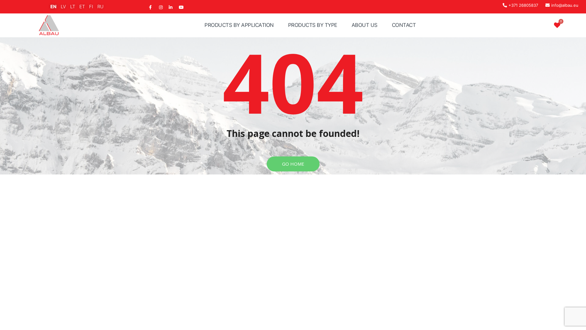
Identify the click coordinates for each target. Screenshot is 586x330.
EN (53, 6)
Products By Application (239, 25)
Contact (404, 25)
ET (82, 6)
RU (100, 6)
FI (91, 6)
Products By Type (312, 25)
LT (72, 6)
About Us (365, 25)
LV (63, 6)
